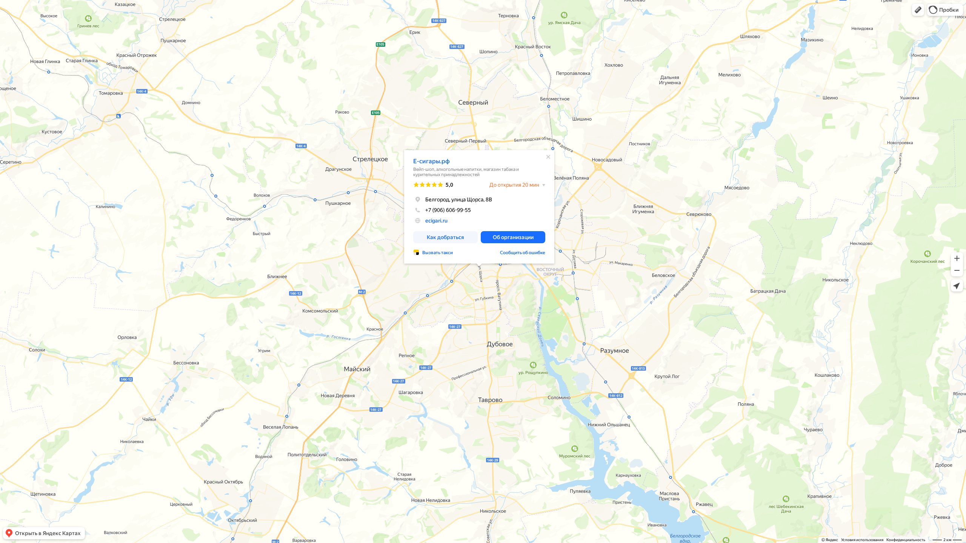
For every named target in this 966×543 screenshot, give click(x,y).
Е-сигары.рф (431, 161)
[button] (918, 10)
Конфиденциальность (905, 540)
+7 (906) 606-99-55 (448, 210)
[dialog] (479, 207)
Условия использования (862, 540)
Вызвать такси (437, 252)
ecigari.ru (436, 221)
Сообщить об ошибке (522, 252)
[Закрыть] (548, 157)
